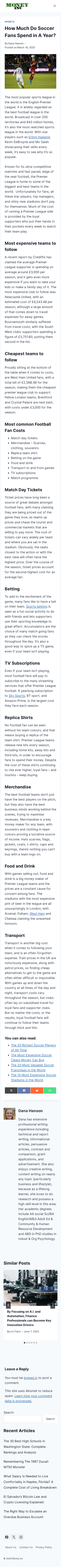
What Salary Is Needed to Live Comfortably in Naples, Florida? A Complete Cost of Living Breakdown (30, 1481)
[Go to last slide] (8, 1305)
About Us (10, 1547)
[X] (14, 1537)
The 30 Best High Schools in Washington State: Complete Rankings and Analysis (25, 1446)
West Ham (37, 913)
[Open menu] (54, 6)
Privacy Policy (44, 1547)
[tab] (24, 1342)
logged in (30, 1378)
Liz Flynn (16, 1331)
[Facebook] (7, 1537)
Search (9, 1412)
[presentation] (30, 1288)
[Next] (52, 1305)
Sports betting (36, 606)
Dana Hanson (16, 43)
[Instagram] (21, 1537)
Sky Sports (17, 696)
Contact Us (26, 1547)
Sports (9, 21)
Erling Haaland (39, 137)
